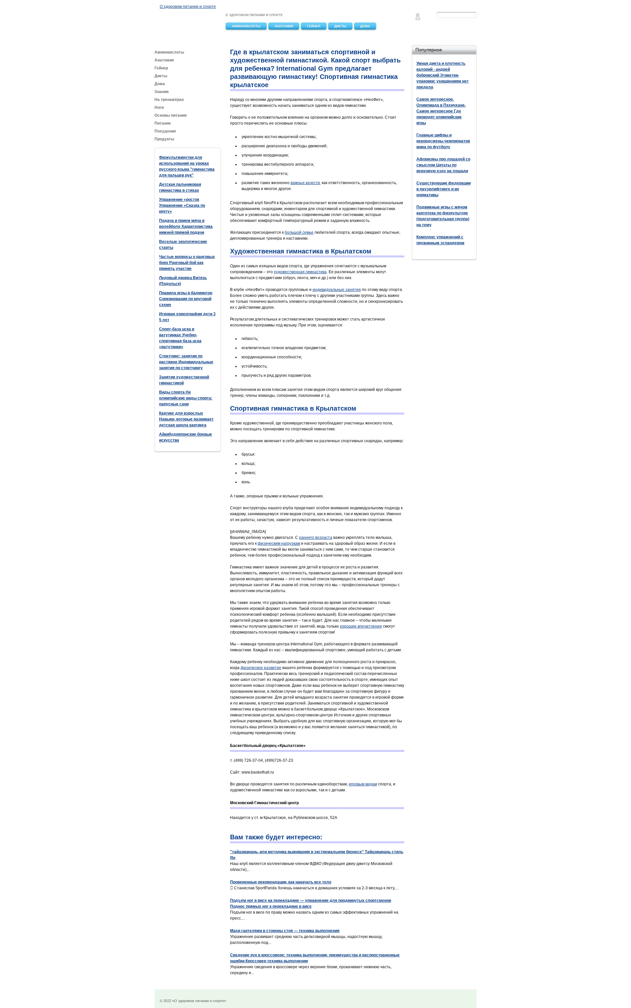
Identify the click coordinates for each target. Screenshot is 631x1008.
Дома (365, 26)
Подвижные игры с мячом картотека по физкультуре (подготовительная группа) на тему (442, 216)
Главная (417, 14)
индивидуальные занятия (337, 289)
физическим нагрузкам (279, 543)
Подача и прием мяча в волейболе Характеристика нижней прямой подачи (186, 226)
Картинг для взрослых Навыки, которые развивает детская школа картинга (186, 419)
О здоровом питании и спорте (188, 6)
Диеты (340, 26)
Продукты (164, 139)
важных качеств (305, 182)
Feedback (418, 18)
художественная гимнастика (300, 272)
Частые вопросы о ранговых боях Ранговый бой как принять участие (187, 262)
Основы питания (170, 115)
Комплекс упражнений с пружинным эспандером (440, 240)
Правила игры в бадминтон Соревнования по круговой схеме (185, 299)
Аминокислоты (246, 26)
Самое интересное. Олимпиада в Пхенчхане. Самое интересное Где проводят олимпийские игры (441, 111)
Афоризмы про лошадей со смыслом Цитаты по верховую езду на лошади (443, 165)
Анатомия (283, 26)
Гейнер (313, 26)
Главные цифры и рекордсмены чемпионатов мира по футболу (443, 141)
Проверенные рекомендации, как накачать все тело (280, 882)
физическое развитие (261, 667)
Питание (163, 123)
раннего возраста (315, 537)
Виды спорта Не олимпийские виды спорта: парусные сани (185, 398)
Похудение (165, 131)
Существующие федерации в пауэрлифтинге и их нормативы (443, 189)
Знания (161, 91)
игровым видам (363, 784)
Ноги (159, 107)
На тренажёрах (169, 99)
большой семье (299, 232)
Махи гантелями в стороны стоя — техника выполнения (284, 930)
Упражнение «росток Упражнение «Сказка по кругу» (182, 205)
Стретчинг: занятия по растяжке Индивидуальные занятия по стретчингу (186, 362)
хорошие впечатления (361, 626)
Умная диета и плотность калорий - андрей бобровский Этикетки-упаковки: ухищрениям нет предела (442, 75)
